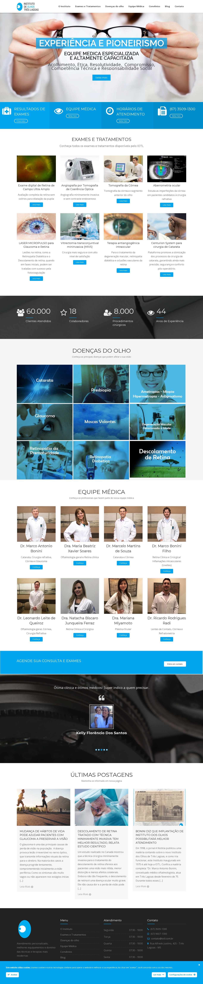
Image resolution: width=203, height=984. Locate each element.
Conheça (36, 567)
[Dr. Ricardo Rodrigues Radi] (167, 595)
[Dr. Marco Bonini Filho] (167, 523)
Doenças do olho (114, 6)
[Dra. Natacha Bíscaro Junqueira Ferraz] (80, 595)
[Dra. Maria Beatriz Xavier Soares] (80, 523)
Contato (179, 6)
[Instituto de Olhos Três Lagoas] (27, 7)
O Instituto (64, 6)
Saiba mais (72, 116)
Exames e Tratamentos (88, 6)
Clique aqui (20, 121)
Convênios (154, 6)
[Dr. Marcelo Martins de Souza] (123, 523)
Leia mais (36, 204)
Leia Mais (25, 886)
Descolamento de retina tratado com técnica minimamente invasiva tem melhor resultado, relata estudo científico (98, 839)
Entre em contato (175, 664)
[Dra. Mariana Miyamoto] (123, 595)
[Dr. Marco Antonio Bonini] (36, 523)
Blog (167, 6)
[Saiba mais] (44, 365)
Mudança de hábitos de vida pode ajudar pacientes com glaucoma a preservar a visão (44, 835)
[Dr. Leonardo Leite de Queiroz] (36, 595)
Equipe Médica (136, 6)
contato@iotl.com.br (162, 938)
